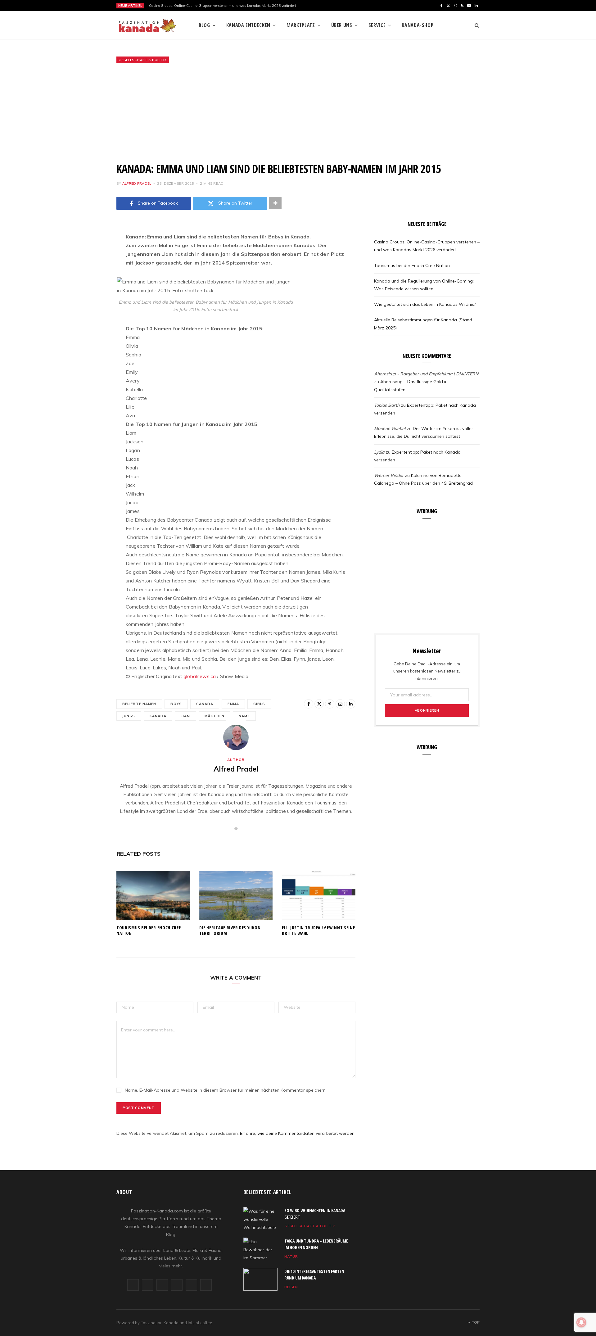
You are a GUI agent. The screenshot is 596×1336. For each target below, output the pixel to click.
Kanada (158, 716)
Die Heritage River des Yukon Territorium (230, 930)
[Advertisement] (298, 112)
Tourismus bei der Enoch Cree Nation (148, 930)
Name (244, 716)
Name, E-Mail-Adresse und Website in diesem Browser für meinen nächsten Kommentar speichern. (226, 1090)
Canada (205, 704)
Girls (259, 704)
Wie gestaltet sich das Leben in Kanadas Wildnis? (425, 304)
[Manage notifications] (581, 1322)
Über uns (341, 25)
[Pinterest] (85, 287)
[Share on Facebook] (85, 255)
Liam (185, 716)
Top (475, 1322)
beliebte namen (139, 704)
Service (377, 25)
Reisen (291, 1287)
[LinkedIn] (85, 318)
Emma (233, 704)
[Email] (85, 303)
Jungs (128, 716)
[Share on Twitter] (85, 271)
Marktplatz (301, 25)
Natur (291, 1256)
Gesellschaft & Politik (143, 60)
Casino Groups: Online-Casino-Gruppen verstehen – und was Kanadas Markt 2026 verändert (222, 5)
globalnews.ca (199, 676)
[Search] (475, 25)
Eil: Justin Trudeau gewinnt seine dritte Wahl (318, 930)
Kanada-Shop (417, 25)
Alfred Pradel (136, 183)
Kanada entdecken (248, 25)
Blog (204, 25)
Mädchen (215, 716)
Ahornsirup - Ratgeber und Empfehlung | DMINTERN (426, 374)
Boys (176, 704)
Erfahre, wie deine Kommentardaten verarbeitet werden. (297, 1133)
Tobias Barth (387, 405)
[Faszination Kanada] (147, 25)
